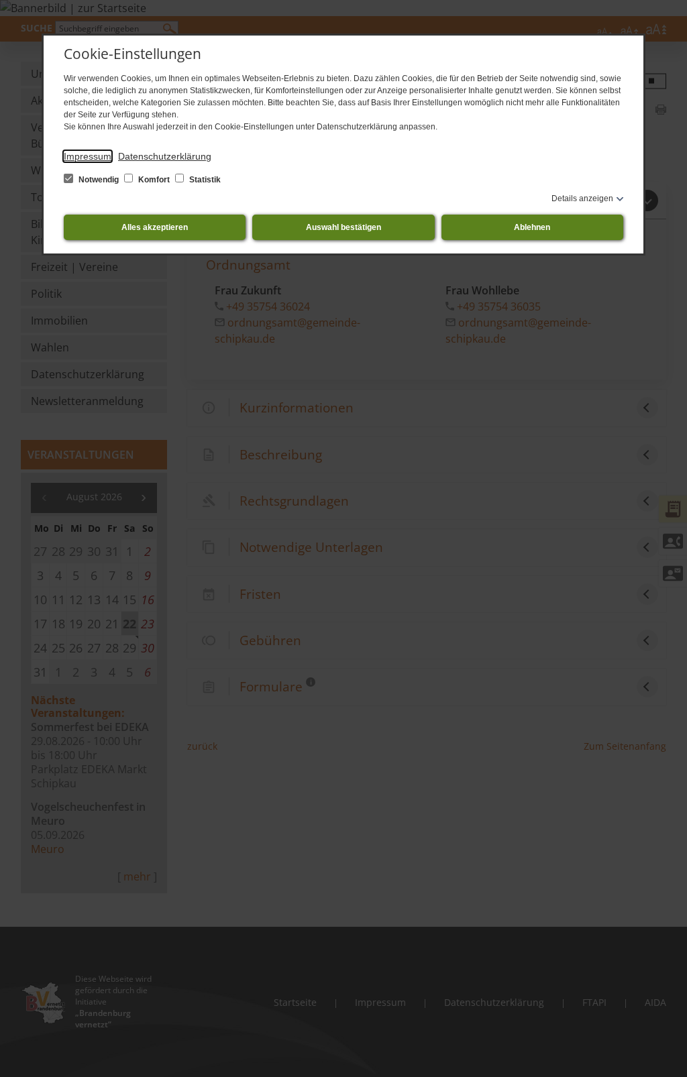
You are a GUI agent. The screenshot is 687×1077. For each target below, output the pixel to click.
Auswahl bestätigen (343, 227)
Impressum (87, 156)
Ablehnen (532, 227)
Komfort (154, 179)
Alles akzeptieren (154, 227)
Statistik (204, 179)
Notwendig (98, 179)
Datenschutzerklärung (164, 156)
